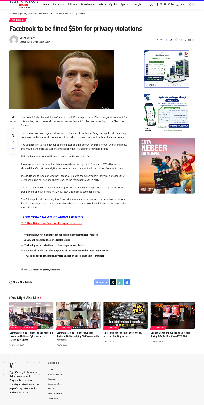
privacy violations (51, 269)
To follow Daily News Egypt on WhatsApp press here (52, 216)
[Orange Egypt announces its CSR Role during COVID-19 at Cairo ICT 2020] (173, 315)
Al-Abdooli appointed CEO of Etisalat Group (47, 239)
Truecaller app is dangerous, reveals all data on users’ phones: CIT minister (64, 255)
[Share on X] (171, 39)
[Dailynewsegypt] (23, 3)
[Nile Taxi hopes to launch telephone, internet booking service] (125, 315)
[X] (161, 4)
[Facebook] (157, 4)
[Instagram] (169, 4)
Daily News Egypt (28, 37)
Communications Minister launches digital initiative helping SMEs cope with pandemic (77, 336)
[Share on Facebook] (167, 39)
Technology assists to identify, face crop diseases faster (54, 245)
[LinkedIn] (172, 4)
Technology (17, 20)
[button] (151, 4)
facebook (37, 269)
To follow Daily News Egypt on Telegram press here (51, 223)
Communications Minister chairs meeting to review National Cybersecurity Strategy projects (31, 336)
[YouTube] (165, 4)
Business (15, 328)
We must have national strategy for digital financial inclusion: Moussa (61, 234)
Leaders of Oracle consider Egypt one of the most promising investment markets (67, 250)
